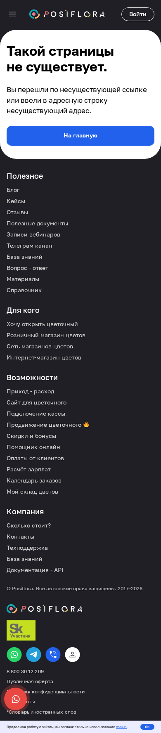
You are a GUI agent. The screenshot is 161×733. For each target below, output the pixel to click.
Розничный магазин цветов (46, 334)
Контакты (20, 536)
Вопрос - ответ (27, 267)
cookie (121, 727)
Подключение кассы (36, 413)
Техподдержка (27, 547)
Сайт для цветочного (36, 402)
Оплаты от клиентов (35, 457)
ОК (147, 727)
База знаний (25, 256)
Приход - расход (30, 391)
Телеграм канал (29, 245)
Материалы (23, 278)
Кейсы (16, 200)
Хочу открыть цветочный (42, 323)
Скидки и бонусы (31, 435)
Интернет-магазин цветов (44, 357)
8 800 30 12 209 (25, 671)
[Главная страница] (67, 14)
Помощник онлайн (33, 446)
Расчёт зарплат (29, 469)
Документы (21, 702)
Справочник (24, 289)
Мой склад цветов (32, 491)
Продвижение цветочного (45, 424)
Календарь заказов (34, 480)
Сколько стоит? (29, 525)
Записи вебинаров (33, 234)
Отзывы (17, 211)
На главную (80, 135)
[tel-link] (53, 654)
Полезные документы (37, 223)
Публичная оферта (30, 681)
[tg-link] (33, 654)
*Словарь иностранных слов (41, 712)
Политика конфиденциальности (46, 692)
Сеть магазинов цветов (40, 346)
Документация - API (35, 569)
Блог (13, 189)
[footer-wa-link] (14, 654)
